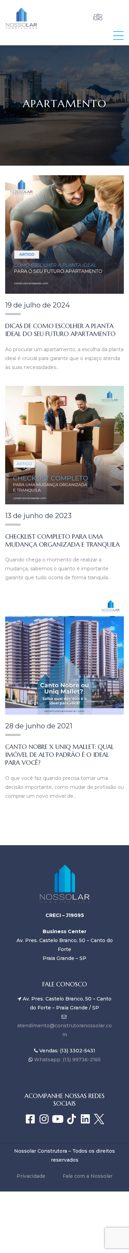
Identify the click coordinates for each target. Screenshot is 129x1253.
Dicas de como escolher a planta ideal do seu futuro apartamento (60, 330)
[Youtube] (58, 1119)
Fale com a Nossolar (87, 1176)
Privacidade (31, 1176)
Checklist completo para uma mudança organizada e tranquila (62, 540)
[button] (118, 35)
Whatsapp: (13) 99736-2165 (67, 1059)
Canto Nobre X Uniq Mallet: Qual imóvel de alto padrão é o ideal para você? (59, 755)
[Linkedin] (85, 1119)
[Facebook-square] (30, 1119)
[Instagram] (44, 1119)
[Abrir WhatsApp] (111, 1235)
